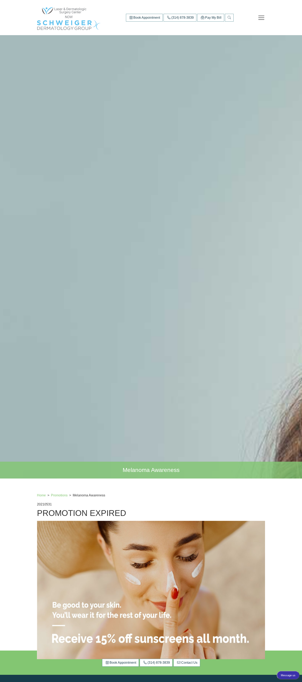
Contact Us (188, 662)
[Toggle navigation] (261, 17)
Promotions (59, 495)
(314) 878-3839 (182, 17)
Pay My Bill (212, 17)
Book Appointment (146, 17)
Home (41, 495)
